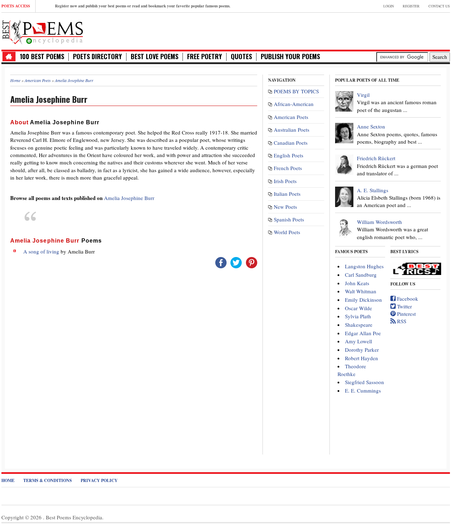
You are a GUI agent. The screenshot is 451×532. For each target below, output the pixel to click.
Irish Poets (285, 180)
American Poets (291, 116)
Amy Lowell (358, 341)
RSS (401, 321)
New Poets (285, 206)
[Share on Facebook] (221, 261)
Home (7, 480)
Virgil (363, 94)
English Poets (288, 155)
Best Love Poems (154, 56)
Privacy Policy (99, 480)
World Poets (287, 232)
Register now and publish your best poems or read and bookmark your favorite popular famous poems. (142, 6)
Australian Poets (291, 129)
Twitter (404, 306)
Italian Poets (287, 193)
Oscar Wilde (358, 308)
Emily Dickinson (363, 299)
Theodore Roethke (352, 370)
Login (388, 6)
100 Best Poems (42, 56)
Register (411, 6)
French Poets (288, 167)
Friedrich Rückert (376, 158)
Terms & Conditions (47, 480)
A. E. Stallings (372, 190)
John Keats (357, 283)
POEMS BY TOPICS (296, 91)
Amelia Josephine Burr (129, 197)
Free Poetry (204, 56)
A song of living (41, 251)
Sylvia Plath (358, 316)
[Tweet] (236, 261)
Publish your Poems (290, 56)
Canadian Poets (291, 142)
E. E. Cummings (363, 390)
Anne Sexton (371, 126)
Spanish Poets (289, 219)
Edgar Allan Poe (363, 333)
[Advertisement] (367, 30)
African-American (294, 103)
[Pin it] (251, 261)
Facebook (407, 298)
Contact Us (439, 6)
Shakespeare (358, 324)
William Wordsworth (379, 221)
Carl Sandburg (361, 274)
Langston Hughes (364, 266)
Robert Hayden (361, 358)
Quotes (241, 56)
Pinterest (406, 313)
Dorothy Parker (362, 349)
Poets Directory (97, 56)
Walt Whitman (360, 291)
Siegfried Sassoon (364, 382)
